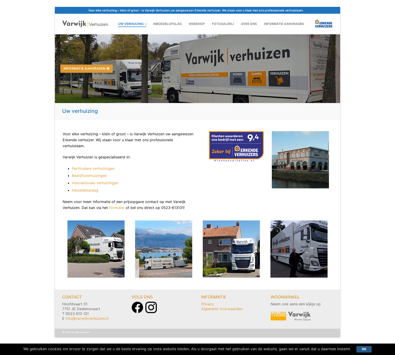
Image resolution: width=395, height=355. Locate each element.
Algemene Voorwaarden (222, 308)
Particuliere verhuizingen (93, 168)
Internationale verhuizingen (95, 183)
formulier (117, 207)
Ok (364, 349)
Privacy (207, 304)
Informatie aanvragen (85, 68)
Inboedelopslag (85, 190)
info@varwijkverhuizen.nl (87, 318)
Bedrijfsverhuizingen (90, 175)
